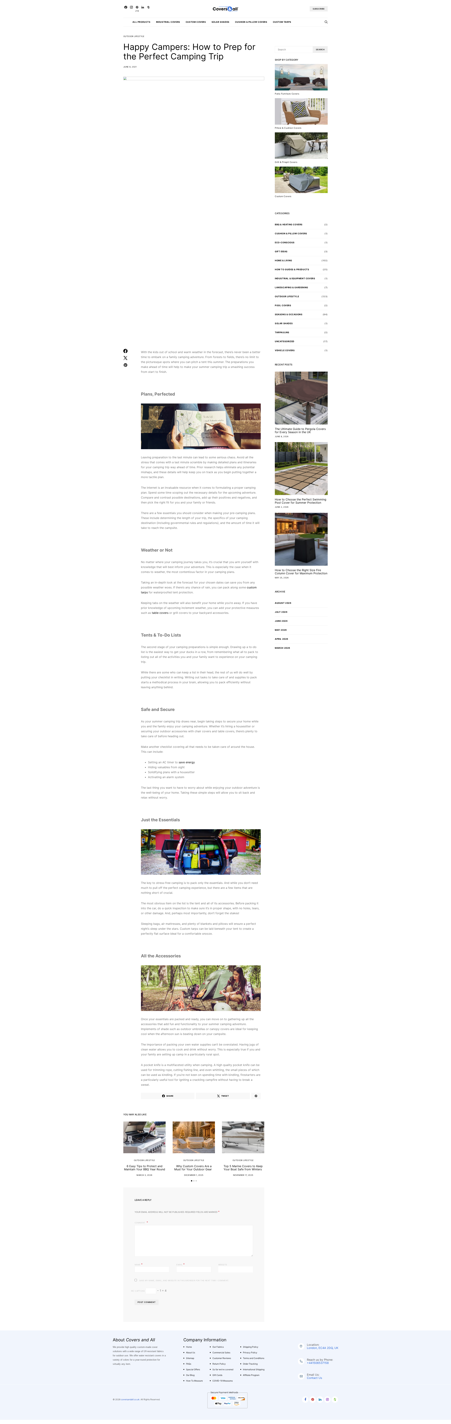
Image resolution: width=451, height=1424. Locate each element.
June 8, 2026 (282, 436)
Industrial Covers (168, 22)
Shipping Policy (250, 1347)
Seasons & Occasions (288, 314)
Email (180, 1264)
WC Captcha (138, 1291)
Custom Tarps (282, 22)
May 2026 (281, 630)
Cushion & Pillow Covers (251, 22)
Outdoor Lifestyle (133, 36)
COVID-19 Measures (222, 1380)
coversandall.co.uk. (130, 1399)
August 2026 (283, 603)
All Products (141, 22)
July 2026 (281, 612)
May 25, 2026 (282, 577)
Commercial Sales (221, 1352)
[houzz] (335, 1399)
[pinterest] (312, 1399)
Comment (140, 1222)
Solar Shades (220, 22)
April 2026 (281, 639)
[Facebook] (125, 9)
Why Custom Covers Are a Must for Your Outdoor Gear (194, 1167)
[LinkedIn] (142, 9)
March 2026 (282, 648)
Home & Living (283, 260)
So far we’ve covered (222, 1369)
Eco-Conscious (285, 242)
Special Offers (193, 1369)
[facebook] (305, 1399)
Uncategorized (284, 341)
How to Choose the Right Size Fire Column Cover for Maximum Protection (301, 571)
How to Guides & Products (292, 269)
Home (189, 1347)
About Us (190, 1352)
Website (222, 1264)
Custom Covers (196, 22)
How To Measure (194, 1380)
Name (139, 1264)
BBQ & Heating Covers (288, 224)
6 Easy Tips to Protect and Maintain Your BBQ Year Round (144, 1167)
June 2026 (281, 621)
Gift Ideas (281, 251)
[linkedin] (320, 1399)
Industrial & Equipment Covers (295, 278)
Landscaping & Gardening (291, 287)
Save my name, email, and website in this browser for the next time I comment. (184, 1280)
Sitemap (190, 1358)
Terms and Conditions (253, 1358)
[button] (191, 1181)
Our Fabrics (218, 1347)
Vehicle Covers (285, 350)
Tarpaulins (282, 332)
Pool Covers (283, 305)
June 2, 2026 (282, 507)
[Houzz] (148, 9)
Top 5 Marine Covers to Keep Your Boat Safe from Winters (243, 1167)
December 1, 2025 (193, 1175)
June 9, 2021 (130, 67)
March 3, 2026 (144, 1175)
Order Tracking (250, 1363)
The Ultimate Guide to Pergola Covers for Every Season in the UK (300, 430)
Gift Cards (217, 1375)
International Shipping (253, 1369)
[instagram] (327, 1399)
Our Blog (190, 1375)
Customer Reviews (221, 1358)
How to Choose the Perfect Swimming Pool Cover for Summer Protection (300, 501)
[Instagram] (131, 9)
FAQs (188, 1363)
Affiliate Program (251, 1375)
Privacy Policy (250, 1352)
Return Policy (219, 1363)
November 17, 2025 (243, 1175)
